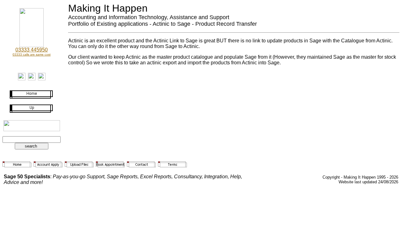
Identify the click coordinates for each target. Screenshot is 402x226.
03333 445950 (31, 49)
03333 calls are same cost (32, 54)
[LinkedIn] (31, 78)
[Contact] (21, 78)
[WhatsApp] (42, 78)
